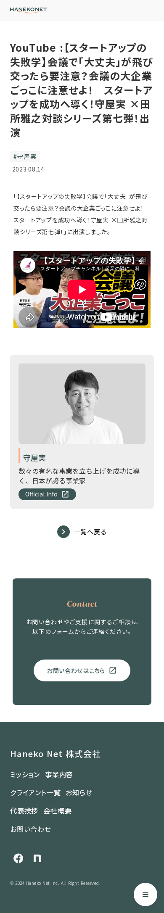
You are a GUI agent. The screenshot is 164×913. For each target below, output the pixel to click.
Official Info (41, 494)
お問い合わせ (30, 829)
